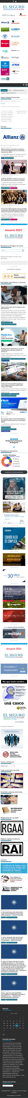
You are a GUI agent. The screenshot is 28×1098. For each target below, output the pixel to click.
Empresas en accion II (5, 427)
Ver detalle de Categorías (14, 269)
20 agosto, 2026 (5, 910)
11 (7, 1023)
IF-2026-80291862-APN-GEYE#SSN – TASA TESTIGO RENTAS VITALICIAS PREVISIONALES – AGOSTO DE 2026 (12, 1044)
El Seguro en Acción (17, 101)
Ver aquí (3, 103)
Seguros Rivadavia (5, 360)
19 (10, 1025)
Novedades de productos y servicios (8, 324)
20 (13, 1025)
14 (16, 1023)
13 (13, 1023)
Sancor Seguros (14, 188)
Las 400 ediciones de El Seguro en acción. (21, 111)
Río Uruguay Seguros (5, 431)
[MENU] (26, 85)
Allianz (2, 158)
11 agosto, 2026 (5, 145)
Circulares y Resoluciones (12, 917)
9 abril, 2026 (4, 417)
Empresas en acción (6, 106)
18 (7, 1025)
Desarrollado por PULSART (14, 1095)
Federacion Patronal (15, 106)
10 (4, 1023)
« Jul (4, 1034)
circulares (3, 917)
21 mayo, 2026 (5, 305)
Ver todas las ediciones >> (7, 726)
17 (4, 1025)
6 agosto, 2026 (5, 205)
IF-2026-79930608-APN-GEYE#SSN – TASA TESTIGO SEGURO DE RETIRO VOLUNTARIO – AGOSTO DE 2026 (12, 1050)
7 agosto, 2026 (5, 175)
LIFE (11, 322)
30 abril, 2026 (5, 381)
